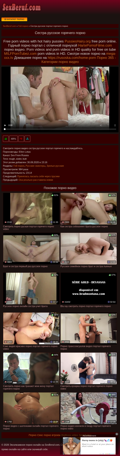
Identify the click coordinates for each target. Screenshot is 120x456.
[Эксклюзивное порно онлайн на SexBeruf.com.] (21, 7)
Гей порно (18, 166)
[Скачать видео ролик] (27, 139)
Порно (32, 435)
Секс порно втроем (49, 435)
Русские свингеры (35, 166)
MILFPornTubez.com (20, 54)
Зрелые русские (55, 166)
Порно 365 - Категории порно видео (78, 60)
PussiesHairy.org (78, 41)
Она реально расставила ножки (36, 180)
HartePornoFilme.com (95, 45)
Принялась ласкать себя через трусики (38, 176)
